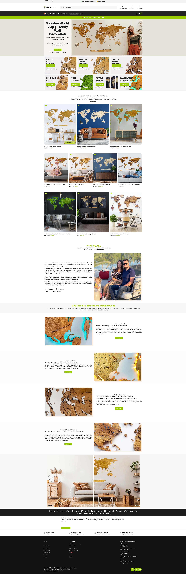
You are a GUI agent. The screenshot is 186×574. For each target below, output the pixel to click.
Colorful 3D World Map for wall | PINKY (54, 184)
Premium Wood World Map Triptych (86, 234)
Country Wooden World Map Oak (52, 146)
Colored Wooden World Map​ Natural (86, 146)
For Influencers (47, 552)
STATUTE (45, 557)
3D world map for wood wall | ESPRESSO (129, 184)
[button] (139, 14)
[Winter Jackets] (93, 65)
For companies (47, 550)
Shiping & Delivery (73, 548)
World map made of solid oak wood (119, 234)
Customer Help (123, 8)
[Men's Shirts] (60, 65)
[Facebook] (132, 569)
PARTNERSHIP (47, 548)
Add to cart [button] (91, 238)
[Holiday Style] (126, 65)
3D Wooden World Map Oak (76, 184)
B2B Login (132, 8)
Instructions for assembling (75, 543)
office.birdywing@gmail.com (129, 548)
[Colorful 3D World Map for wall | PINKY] (56, 168)
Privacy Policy (47, 546)
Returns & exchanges (73, 550)
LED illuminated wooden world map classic (121, 146)
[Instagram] (136, 569)
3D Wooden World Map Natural (101, 184)
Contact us (139, 8)
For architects (47, 554)
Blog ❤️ (70, 552)
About (45, 543)
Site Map (71, 554)
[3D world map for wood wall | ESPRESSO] (130, 168)
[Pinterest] (140, 569)
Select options (59, 150)
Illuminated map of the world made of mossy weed (57, 234)
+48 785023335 (125, 546)
